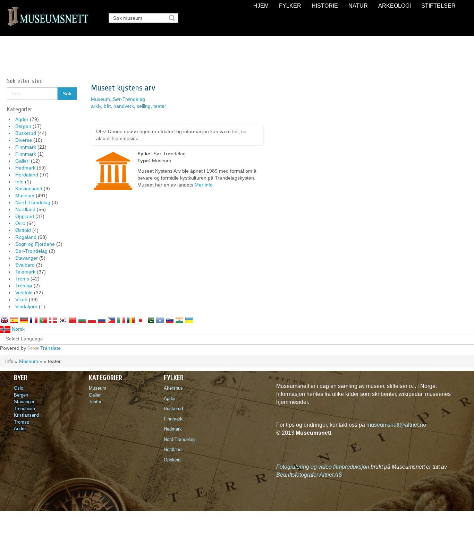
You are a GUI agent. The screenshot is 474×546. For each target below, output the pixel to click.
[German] (24, 320)
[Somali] (160, 320)
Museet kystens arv (123, 88)
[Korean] (63, 320)
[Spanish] (14, 320)
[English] (4, 320)
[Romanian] (131, 320)
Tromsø (23, 285)
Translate (50, 348)
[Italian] (121, 320)
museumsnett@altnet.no (396, 425)
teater (159, 106)
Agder (21, 119)
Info (19, 181)
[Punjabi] (150, 320)
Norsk (17, 329)
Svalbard (25, 265)
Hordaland (26, 174)
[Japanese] (140, 320)
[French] (33, 320)
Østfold (23, 230)
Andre (20, 428)
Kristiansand (28, 188)
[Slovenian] (169, 320)
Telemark (25, 272)
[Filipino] (111, 320)
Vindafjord (26, 306)
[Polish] (92, 320)
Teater (95, 401)
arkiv (96, 106)
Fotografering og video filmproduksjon (322, 467)
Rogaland (25, 237)
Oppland (24, 216)
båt (107, 106)
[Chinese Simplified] (72, 320)
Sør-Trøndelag (31, 251)
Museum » (30, 361)
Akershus (175, 388)
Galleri (22, 161)
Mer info (204, 185)
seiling (144, 106)
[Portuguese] (43, 320)
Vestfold (24, 292)
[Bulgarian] (82, 320)
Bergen (23, 126)
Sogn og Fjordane (35, 244)
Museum (24, 195)
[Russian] (101, 320)
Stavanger (26, 258)
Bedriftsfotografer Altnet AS (309, 475)
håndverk (123, 106)
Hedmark (25, 168)
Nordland (25, 209)
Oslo (20, 223)
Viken (21, 299)
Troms (22, 278)
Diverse (23, 140)
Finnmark (25, 147)
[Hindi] (179, 320)
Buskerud (25, 133)
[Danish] (53, 320)
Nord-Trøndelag (32, 202)
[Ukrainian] (189, 320)
